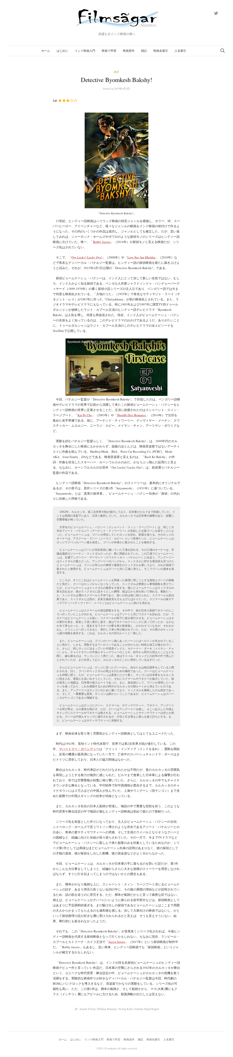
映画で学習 (109, 50)
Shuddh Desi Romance (131, 415)
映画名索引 (160, 50)
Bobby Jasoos (102, 242)
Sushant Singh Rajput (146, 1009)
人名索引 (180, 50)
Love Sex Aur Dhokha (141, 257)
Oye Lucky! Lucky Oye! (86, 257)
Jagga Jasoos (116, 942)
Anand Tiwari (87, 1009)
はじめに (62, 50)
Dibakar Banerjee (107, 1009)
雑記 (144, 50)
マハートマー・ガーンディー (79, 749)
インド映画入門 (85, 50)
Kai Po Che (85, 415)
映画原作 (129, 50)
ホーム (45, 50)
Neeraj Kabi (126, 1009)
